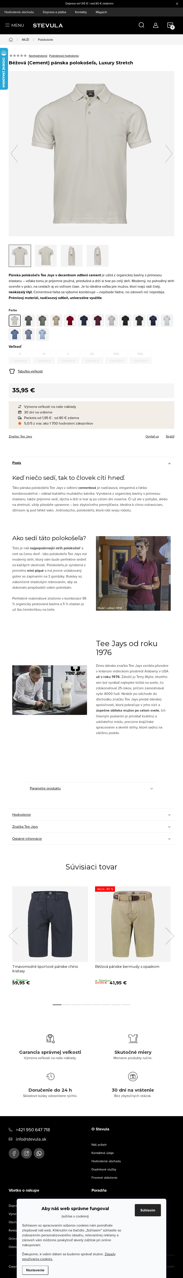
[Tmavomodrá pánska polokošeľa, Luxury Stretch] (84, 321)
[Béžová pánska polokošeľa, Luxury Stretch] (56, 321)
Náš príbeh (99, 1144)
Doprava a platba (54, 12)
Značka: (20, 436)
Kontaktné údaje (103, 1153)
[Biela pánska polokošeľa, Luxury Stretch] (112, 321)
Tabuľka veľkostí (30, 371)
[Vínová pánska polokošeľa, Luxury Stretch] (98, 321)
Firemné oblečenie (104, 1177)
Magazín (101, 12)
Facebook (14, 1153)
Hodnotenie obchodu (19, 12)
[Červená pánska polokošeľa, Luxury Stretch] (70, 321)
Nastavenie (35, 1270)
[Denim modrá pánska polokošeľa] (153, 321)
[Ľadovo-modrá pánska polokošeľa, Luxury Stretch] (167, 321)
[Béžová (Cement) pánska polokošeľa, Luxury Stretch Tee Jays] (15, 321)
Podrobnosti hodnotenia (64, 55)
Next (169, 936)
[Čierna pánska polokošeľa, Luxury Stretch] (125, 321)
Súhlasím (147, 1210)
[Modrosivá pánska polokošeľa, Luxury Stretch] (29, 334)
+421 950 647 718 (33, 1129)
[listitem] (94, 406)
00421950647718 (39, 1153)
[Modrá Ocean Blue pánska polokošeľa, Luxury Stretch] (15, 334)
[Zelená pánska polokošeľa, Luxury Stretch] (42, 321)
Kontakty (81, 12)
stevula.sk (26, 1153)
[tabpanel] (50, 941)
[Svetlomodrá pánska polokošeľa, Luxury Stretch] (42, 334)
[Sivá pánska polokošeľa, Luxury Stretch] (29, 321)
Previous (13, 936)
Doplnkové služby (104, 1169)
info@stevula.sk (31, 1139)
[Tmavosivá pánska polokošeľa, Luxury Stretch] (139, 321)
